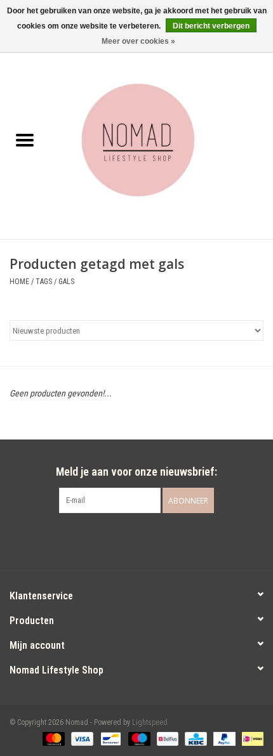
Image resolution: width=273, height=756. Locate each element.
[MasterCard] (52, 738)
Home (19, 281)
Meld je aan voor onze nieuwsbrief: (136, 471)
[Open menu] (25, 139)
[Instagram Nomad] (148, 539)
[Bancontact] (109, 738)
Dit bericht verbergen (211, 26)
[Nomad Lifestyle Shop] (161, 141)
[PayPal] (223, 738)
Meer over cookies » (138, 41)
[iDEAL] (250, 738)
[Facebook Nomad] (126, 539)
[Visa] (81, 738)
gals (66, 281)
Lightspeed (150, 722)
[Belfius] (166, 738)
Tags (44, 281)
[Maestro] (138, 738)
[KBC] (194, 738)
